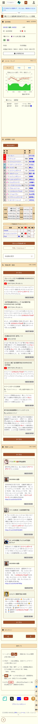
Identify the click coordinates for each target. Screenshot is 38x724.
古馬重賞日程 (19, 53)
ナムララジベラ (15, 182)
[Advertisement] (19, 121)
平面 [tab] (19, 68)
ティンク (12, 158)
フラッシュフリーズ (16, 197)
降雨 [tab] (29, 68)
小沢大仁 (31, 200)
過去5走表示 (11, 145)
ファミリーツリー (15, 161)
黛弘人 (31, 167)
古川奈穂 (31, 185)
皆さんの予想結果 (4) (19, 243)
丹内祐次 (31, 191)
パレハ (12, 155)
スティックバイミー (16, 164)
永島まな (31, 179)
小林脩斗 (31, 182)
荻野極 (31, 158)
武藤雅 (31, 188)
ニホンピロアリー (15, 179)
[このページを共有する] (3, 720)
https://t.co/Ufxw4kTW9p (13, 583)
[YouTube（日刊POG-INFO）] (26, 698)
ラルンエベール (15, 188)
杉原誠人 (31, 164)
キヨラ (12, 167)
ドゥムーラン (14, 194)
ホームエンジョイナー (10, 233)
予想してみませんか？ (19, 248)
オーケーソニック (15, 200)
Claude (6, 230)
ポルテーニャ (14, 173)
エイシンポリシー (15, 176)
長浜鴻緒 (31, 170)
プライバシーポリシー (19, 704)
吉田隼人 (31, 197)
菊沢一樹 (31, 173)
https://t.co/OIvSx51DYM (13, 499)
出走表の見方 (9, 256)
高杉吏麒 (31, 161)
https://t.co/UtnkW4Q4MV (14, 530)
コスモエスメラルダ (16, 191)
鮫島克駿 (31, 155)
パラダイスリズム (15, 185)
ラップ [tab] (9, 68)
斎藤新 (31, 176)
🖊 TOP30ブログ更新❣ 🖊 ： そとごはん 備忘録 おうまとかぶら (19, 9)
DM (16, 712)
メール (23, 712)
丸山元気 (31, 194)
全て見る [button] (19, 272)
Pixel (5, 236)
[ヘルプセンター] (33, 699)
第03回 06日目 (9, 27)
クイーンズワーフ (15, 170)
